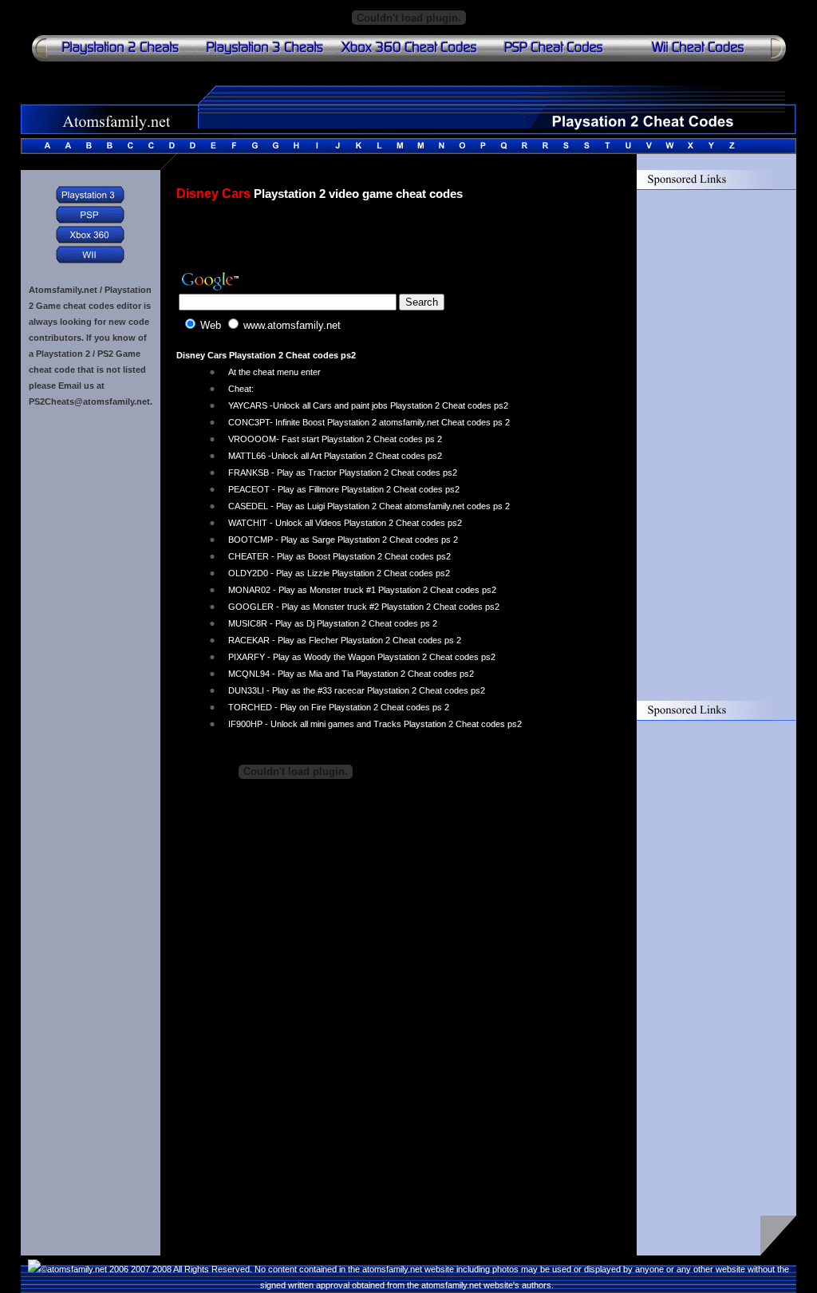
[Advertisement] (363, 242)
